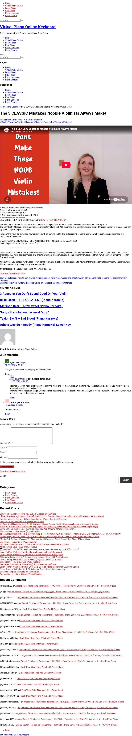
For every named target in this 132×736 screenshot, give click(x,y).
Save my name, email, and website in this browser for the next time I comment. (38, 462)
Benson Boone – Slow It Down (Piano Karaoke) (21, 574)
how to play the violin (27, 278)
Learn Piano (10, 8)
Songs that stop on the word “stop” (24, 312)
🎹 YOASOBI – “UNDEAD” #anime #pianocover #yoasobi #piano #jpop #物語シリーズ (39, 549)
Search (3, 476)
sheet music (82, 227)
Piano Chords (11, 15)
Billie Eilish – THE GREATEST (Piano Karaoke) (32, 300)
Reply (7, 374)
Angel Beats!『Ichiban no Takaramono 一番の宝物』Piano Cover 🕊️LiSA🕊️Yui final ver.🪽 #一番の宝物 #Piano (65, 586)
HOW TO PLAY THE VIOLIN (52, 220)
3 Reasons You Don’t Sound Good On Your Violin (33, 293)
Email (3, 452)
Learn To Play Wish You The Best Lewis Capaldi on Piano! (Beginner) (31, 552)
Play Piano (10, 10)
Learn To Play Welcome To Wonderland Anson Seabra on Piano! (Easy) (31, 554)
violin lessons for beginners (109, 278)
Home (8, 3)
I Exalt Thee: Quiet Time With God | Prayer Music (43, 609)
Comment (5, 443)
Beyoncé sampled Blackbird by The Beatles (19, 572)
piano (55, 255)
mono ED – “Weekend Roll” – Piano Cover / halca (22, 521)
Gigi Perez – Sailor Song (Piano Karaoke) (18, 542)
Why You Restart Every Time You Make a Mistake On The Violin (28, 514)
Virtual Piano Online (14, 6)
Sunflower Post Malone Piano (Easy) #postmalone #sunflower (28, 564)
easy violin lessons (9, 278)
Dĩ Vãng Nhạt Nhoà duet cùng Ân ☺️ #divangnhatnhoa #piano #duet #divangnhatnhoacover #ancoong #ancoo (49, 524)
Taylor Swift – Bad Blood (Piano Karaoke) (29, 318)
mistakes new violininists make (52, 278)
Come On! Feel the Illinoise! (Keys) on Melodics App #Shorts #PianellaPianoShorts (38, 529)
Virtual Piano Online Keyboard (28, 26)
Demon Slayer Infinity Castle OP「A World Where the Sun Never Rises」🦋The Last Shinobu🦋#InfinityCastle (49, 536)
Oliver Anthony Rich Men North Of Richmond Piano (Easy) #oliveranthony (32, 569)
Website (4, 457)
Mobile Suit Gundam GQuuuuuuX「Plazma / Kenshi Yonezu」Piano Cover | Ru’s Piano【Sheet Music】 (46, 539)
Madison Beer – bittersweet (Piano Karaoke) (31, 306)
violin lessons (89, 278)
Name (3, 447)
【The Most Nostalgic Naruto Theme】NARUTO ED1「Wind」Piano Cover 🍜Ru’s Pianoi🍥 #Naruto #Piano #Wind (52, 516)
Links (7, 730)
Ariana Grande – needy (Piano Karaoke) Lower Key (35, 325)
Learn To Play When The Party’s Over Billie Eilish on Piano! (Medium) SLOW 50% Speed (39, 567)
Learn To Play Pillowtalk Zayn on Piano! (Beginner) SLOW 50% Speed (31, 559)
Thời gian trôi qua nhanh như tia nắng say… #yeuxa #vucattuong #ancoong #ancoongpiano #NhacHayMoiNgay (49, 526)
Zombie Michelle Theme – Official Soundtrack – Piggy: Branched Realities (33, 519)
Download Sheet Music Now (13, 273)
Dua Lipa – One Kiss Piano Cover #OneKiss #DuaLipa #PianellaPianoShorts (34, 544)
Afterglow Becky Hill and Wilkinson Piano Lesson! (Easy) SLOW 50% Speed (34, 557)
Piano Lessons (12, 13)
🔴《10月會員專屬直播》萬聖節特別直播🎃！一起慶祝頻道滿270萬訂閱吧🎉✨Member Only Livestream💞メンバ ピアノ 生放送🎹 (60, 534)
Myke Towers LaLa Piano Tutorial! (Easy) (18, 547)
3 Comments (36, 120)
